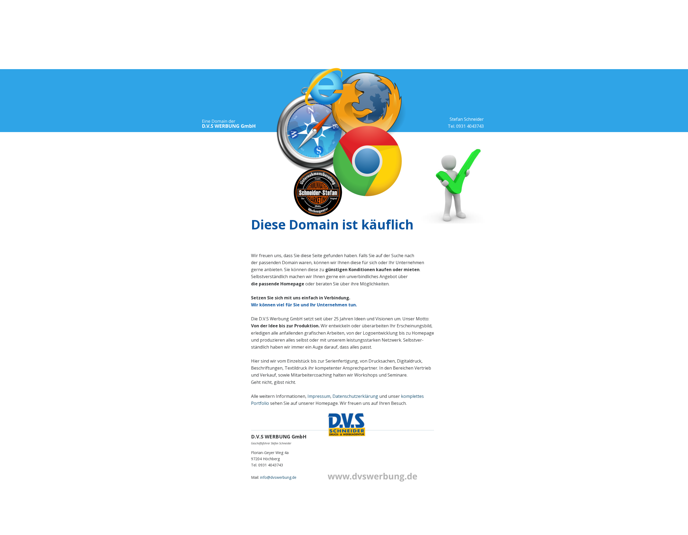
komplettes (413, 396)
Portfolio (260, 403)
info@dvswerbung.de (278, 477)
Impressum (318, 396)
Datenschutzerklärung (355, 396)
